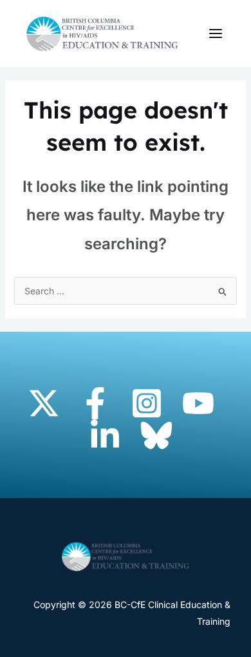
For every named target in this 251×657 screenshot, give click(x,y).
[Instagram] (147, 403)
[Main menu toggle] (215, 33)
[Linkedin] (105, 435)
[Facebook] (95, 403)
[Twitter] (44, 403)
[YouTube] (198, 403)
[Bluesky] (156, 435)
